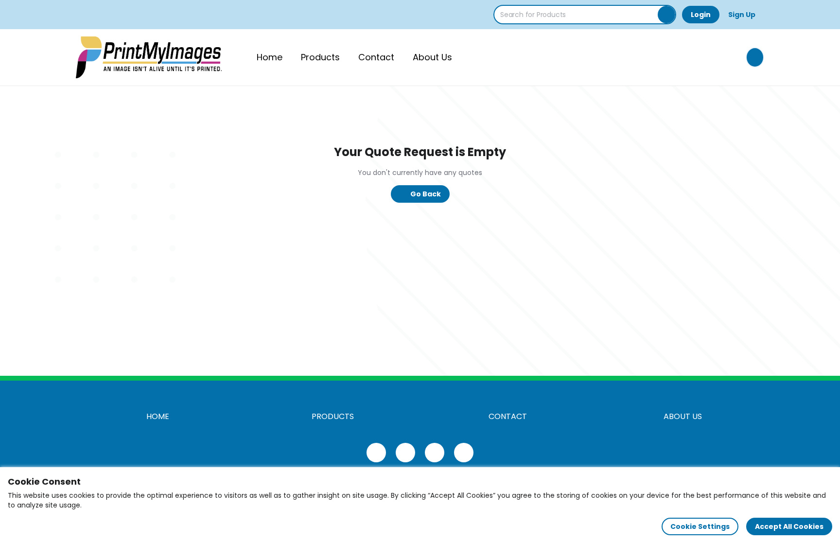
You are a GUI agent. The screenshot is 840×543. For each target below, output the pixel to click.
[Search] (666, 14)
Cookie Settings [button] (700, 526)
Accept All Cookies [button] (789, 526)
